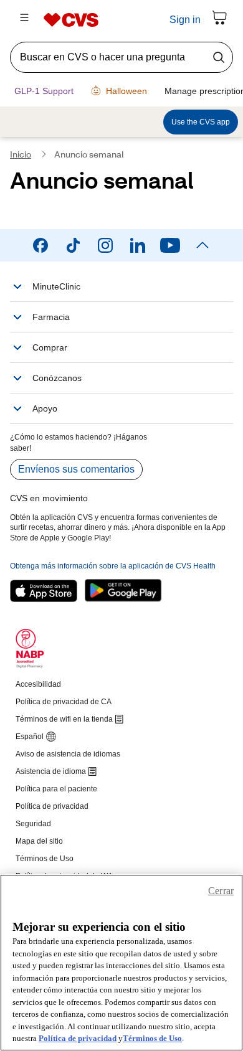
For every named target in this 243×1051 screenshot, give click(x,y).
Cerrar (221, 890)
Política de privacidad (78, 1038)
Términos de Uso (152, 1038)
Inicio (20, 155)
